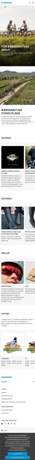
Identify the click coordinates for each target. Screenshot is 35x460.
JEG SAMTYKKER (17, 454)
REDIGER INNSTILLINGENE (17, 457)
